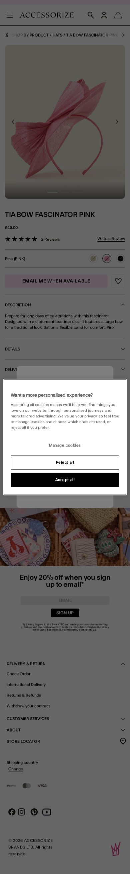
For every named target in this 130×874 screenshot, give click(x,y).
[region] (65, 437)
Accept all (65, 480)
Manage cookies (65, 445)
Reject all (65, 462)
